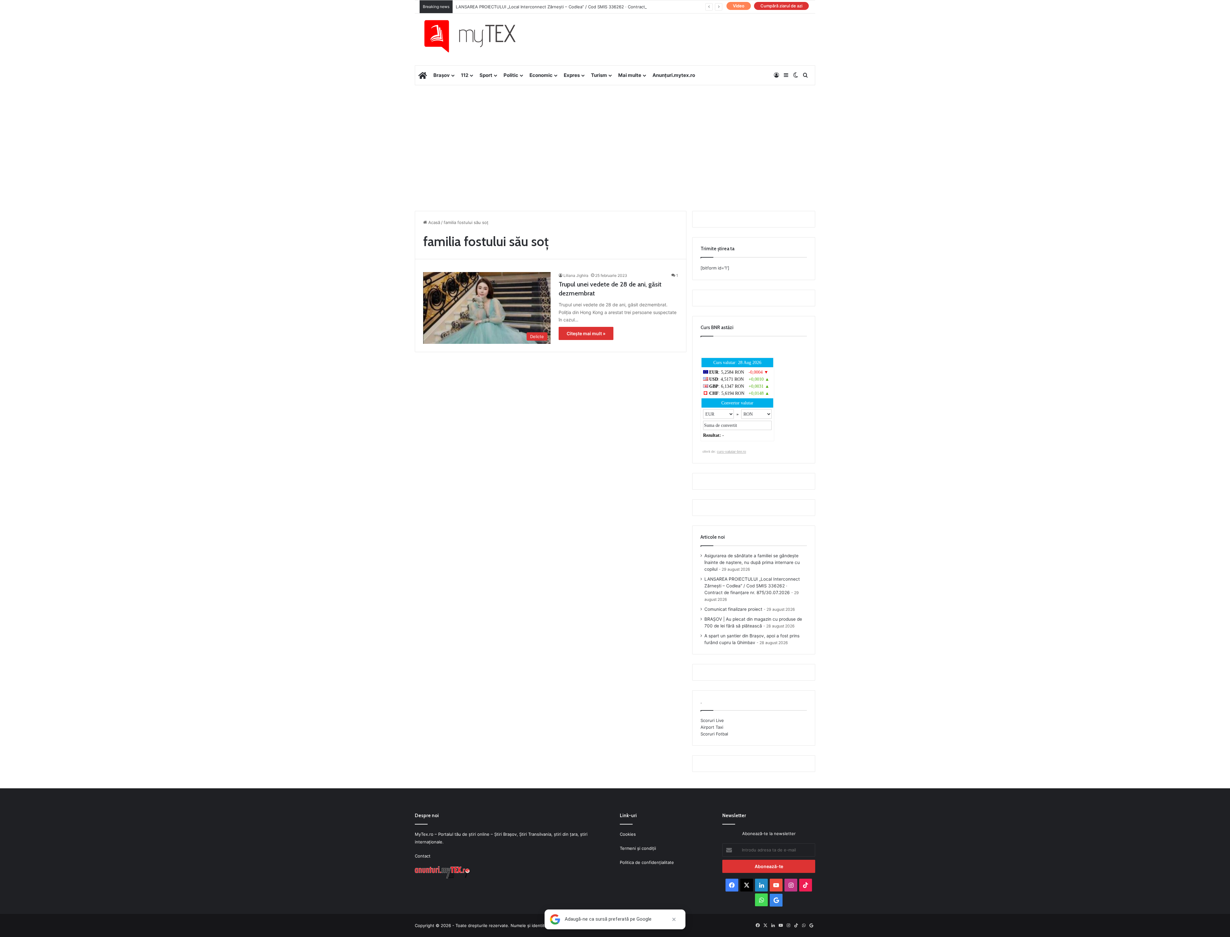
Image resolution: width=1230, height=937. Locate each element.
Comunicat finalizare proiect (733, 609)
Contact (422, 855)
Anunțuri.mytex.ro (673, 75)
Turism (599, 75)
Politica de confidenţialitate (647, 862)
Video (738, 5)
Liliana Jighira (575, 275)
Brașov (441, 75)
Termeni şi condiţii (638, 848)
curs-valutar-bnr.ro (731, 451)
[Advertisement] (615, 136)
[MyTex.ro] (476, 36)
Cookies (628, 834)
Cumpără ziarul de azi (781, 5)
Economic (541, 75)
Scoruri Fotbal (714, 733)
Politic (511, 75)
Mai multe (629, 75)
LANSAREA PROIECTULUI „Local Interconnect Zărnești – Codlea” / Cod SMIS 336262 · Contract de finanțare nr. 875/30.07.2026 (582, 6)
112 (464, 75)
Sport (486, 75)
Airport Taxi (712, 727)
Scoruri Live (712, 720)
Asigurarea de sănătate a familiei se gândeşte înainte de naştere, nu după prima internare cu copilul (752, 562)
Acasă (433, 222)
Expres (572, 75)
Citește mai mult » (586, 333)
